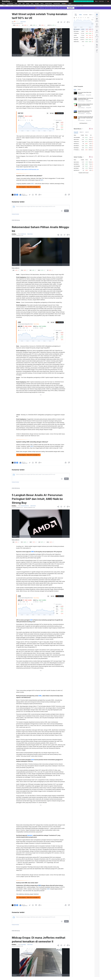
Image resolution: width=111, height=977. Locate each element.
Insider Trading (72, 5)
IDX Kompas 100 (77, 31)
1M (20, 120)
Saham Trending (78, 157)
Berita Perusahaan (65, 5)
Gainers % (82, 132)
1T (27, 120)
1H (18, 120)
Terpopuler (10, 5)
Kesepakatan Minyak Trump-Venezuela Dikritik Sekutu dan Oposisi (85, 99)
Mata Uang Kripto (57, 5)
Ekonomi (48, 5)
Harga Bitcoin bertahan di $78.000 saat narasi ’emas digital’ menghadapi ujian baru (85, 117)
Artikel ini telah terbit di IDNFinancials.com (27, 169)
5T (29, 120)
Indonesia (44, 5)
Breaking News (15, 5)
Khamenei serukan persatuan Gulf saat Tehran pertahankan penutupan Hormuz (85, 105)
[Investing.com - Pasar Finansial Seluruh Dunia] (7, 1)
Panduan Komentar (15, 214)
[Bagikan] (58, 22)
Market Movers (77, 128)
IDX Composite (77, 29)
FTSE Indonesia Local (78, 33)
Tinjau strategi (36, 597)
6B (25, 120)
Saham (90, 14)
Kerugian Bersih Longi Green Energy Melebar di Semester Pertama (85, 111)
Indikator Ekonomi (38, 5)
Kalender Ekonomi (48, 3)
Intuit (32, 759)
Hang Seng (76, 39)
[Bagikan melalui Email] (36, 194)
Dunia (52, 5)
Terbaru (4, 5)
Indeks (80, 14)
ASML (40, 695)
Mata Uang (27, 5)
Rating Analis (78, 5)
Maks (32, 120)
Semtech (30, 835)
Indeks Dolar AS (77, 41)
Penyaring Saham (57, 3)
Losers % (87, 132)
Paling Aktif (76, 132)
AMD (32, 551)
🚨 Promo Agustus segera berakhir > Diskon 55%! (83, 1)
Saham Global (21, 5)
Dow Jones (76, 37)
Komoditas (32, 5)
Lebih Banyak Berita (83, 123)
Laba (82, 5)
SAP (31, 620)
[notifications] (106, 1)
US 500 (75, 35)
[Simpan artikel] (61, 22)
